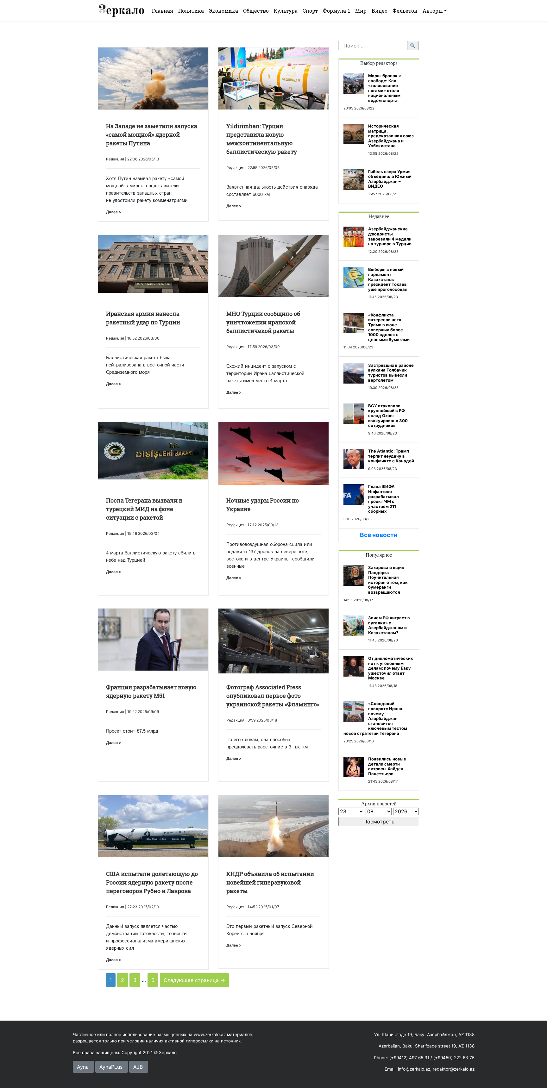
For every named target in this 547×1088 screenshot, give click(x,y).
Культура (286, 10)
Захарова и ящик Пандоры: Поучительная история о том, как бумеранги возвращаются (388, 580)
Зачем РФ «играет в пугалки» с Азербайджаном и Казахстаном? (389, 625)
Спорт (310, 10)
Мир (361, 10)
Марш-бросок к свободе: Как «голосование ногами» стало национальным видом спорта (384, 88)
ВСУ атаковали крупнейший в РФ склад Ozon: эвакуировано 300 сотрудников (388, 415)
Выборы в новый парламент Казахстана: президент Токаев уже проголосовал (387, 279)
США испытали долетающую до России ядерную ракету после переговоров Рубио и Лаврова (152, 882)
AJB (138, 1067)
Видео (379, 10)
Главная (162, 10)
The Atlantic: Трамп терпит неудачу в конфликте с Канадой (391, 455)
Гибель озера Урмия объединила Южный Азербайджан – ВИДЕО (390, 179)
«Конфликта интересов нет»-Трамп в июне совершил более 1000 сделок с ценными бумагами (389, 327)
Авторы (433, 10)
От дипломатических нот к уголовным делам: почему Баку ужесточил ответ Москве (390, 668)
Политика (191, 10)
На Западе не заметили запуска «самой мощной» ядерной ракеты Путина (151, 134)
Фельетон (405, 10)
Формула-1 (336, 10)
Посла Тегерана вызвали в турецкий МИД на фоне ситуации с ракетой (144, 509)
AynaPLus (111, 1067)
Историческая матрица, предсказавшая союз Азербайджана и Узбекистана (391, 135)
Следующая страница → (194, 980)
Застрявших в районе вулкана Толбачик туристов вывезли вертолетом (391, 373)
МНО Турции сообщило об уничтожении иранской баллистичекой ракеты (263, 322)
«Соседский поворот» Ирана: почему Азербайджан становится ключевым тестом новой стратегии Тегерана (375, 718)
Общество (256, 10)
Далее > (113, 211)
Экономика (223, 10)
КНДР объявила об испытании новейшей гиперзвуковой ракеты (270, 882)
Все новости (379, 535)
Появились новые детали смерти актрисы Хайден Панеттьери (387, 766)
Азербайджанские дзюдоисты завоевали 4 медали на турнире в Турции (390, 236)
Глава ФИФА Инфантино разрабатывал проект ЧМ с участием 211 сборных (383, 499)
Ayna (83, 1067)
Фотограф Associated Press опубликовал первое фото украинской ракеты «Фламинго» (272, 695)
